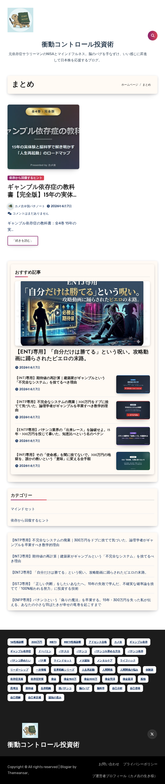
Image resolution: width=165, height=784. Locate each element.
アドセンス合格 (98, 642)
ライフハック (128, 660)
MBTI (53, 642)
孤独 (143, 679)
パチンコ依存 (135, 651)
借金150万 (70, 679)
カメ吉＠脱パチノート (30, 206)
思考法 (14, 688)
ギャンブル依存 (139, 642)
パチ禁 (42, 660)
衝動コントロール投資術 (78, 45)
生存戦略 (46, 688)
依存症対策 (37, 679)
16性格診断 (17, 642)
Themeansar (18, 773)
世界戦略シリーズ (64, 669)
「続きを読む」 (22, 240)
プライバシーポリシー (140, 764)
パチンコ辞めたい (20, 660)
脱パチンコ (65, 688)
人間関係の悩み (129, 669)
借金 (53, 679)
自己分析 (117, 688)
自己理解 (15, 697)
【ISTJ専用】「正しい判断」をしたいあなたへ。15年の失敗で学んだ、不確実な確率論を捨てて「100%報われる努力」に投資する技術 (82, 586)
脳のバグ (84, 688)
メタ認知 (84, 660)
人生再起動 (88, 669)
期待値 (29, 688)
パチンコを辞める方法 (107, 651)
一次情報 (41, 669)
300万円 (36, 642)
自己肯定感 (34, 697)
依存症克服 (16, 679)
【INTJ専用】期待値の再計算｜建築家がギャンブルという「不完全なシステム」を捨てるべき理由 (82, 558)
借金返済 (128, 679)
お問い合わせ (109, 764)
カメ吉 (118, 642)
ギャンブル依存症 (20, 651)
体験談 (149, 669)
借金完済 (110, 679)
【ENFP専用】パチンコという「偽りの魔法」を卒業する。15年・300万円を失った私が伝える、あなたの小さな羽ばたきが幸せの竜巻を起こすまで (81, 602)
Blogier (66, 767)
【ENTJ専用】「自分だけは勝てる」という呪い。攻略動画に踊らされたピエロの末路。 (79, 572)
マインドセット (23, 509)
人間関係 (107, 669)
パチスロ (64, 651)
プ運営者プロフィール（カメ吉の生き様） (124, 776)
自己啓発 (135, 688)
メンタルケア (105, 660)
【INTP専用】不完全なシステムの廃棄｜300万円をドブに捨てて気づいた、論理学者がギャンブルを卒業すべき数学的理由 (61, 406)
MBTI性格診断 (72, 642)
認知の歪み (55, 697)
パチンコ (82, 651)
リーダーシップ (19, 669)
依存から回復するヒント (25, 178)
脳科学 (101, 688)
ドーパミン (44, 651)
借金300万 (90, 679)
